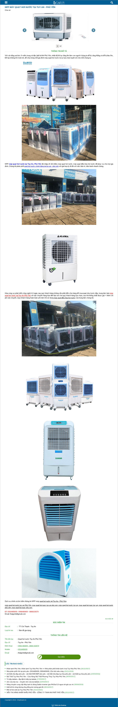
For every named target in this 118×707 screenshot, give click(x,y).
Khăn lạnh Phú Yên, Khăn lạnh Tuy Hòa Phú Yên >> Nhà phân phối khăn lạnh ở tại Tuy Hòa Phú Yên (48, 669)
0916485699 (22, 649)
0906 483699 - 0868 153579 (28, 646)
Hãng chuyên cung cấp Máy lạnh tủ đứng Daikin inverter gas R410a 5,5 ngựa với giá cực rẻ (45, 684)
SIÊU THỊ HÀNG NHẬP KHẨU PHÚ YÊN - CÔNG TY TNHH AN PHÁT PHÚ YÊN (40, 692)
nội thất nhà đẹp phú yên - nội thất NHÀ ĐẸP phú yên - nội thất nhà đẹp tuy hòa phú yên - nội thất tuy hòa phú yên (53, 674)
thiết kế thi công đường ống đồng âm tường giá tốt (30, 687)
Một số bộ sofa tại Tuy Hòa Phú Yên (25, 690)
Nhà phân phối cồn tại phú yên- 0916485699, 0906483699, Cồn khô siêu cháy (40, 671)
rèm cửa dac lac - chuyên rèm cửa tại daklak (28, 682)
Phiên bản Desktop (60, 705)
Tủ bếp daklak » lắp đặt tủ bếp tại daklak (26, 679)
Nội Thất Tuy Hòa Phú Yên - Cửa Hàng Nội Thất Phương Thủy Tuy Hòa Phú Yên (41, 676)
